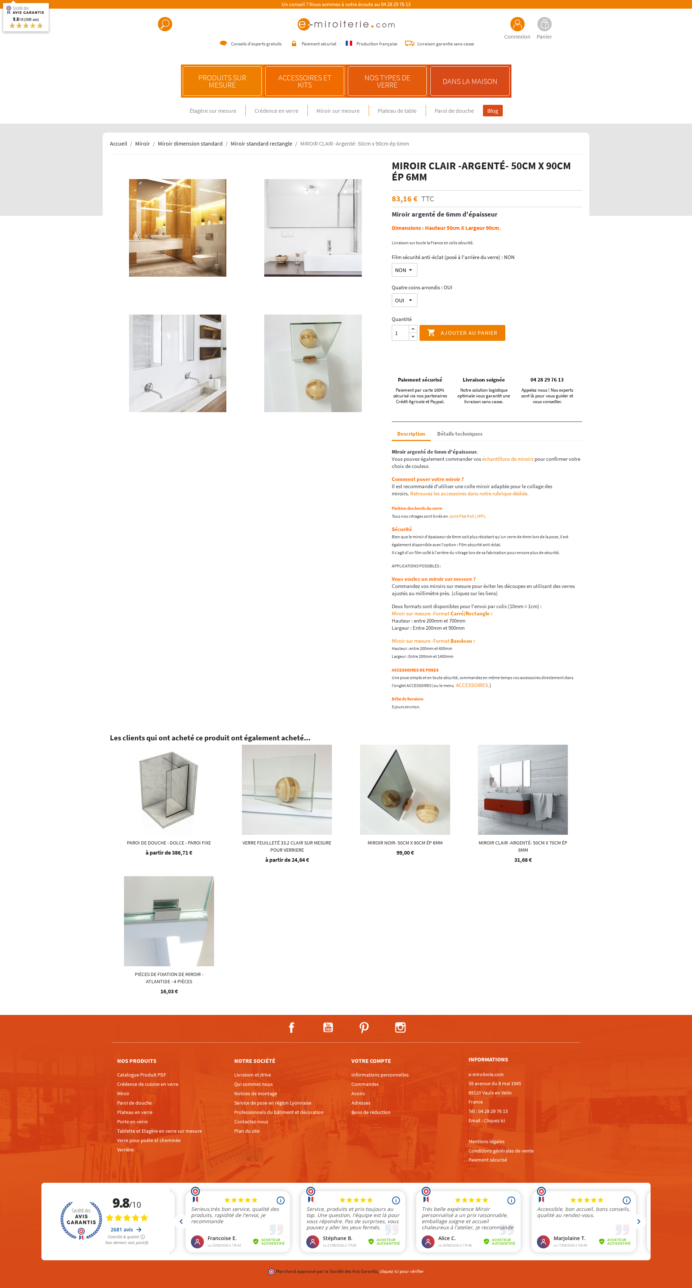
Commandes (365, 1084)
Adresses (361, 1103)
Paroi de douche (454, 110)
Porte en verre (132, 1121)
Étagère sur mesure (213, 110)
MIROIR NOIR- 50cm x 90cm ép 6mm (405, 842)
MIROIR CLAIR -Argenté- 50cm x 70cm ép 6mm (523, 846)
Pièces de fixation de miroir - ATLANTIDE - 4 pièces (169, 978)
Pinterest (364, 1027)
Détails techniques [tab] (460, 433)
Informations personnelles (380, 1074)
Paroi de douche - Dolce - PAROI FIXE (169, 842)
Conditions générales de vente (501, 1150)
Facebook (291, 1027)
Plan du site (247, 1131)
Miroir (123, 1093)
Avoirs (358, 1093)
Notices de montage (255, 1093)
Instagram (400, 1027)
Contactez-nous (251, 1121)
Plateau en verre (134, 1112)
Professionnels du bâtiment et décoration (279, 1112)
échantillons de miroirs (507, 458)
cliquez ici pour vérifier (401, 1271)
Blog (492, 110)
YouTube (328, 1027)
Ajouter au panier (462, 332)
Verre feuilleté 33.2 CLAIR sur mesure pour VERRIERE (287, 846)
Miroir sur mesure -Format (442, 613)
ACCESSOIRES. (472, 685)
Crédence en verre (276, 110)
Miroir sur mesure (338, 110)
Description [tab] (411, 433)
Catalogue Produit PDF (141, 1074)
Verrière (125, 1149)
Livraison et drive (252, 1074)
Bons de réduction (371, 1112)
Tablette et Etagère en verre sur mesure (159, 1131)
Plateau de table (397, 110)
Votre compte (371, 1060)
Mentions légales (487, 1141)
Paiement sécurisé (488, 1159)
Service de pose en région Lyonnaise (272, 1103)
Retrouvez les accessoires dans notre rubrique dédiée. (469, 493)
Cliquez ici (494, 1120)
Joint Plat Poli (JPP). (468, 516)
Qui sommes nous (253, 1084)
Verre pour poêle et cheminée (149, 1140)
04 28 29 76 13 (396, 4)
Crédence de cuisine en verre (147, 1084)
